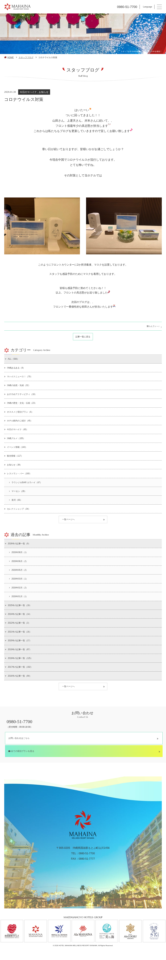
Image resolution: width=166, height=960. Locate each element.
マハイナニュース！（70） (19, 376)
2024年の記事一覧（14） (19, 614)
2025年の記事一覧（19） (19, 605)
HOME (10, 57)
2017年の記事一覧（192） (20, 667)
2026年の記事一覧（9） (19, 543)
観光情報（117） (15, 456)
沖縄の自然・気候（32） (18, 385)
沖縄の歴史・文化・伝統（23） (22, 403)
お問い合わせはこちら (19, 738)
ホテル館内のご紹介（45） (19, 420)
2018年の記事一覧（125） (20, 658)
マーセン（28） (19, 491)
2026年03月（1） (20, 579)
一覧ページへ (68, 519)
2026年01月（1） (20, 596)
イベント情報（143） (17, 447)
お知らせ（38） (14, 465)
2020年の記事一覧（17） (19, 640)
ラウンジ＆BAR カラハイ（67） (27, 482)
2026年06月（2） (20, 561)
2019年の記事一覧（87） (19, 649)
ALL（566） (13, 359)
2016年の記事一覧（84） (19, 676)
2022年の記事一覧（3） (19, 623)
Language (147, 7)
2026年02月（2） (20, 587)
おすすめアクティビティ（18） (22, 394)
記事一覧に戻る (83, 336)
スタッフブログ (26, 57)
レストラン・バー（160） (19, 473)
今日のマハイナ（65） (17, 429)
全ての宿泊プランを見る (22, 751)
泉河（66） (17, 500)
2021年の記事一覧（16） (19, 632)
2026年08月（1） (20, 552)
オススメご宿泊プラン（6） (20, 412)
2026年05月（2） (20, 570)
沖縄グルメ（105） (16, 438)
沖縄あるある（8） (16, 368)
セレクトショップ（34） (18, 509)
